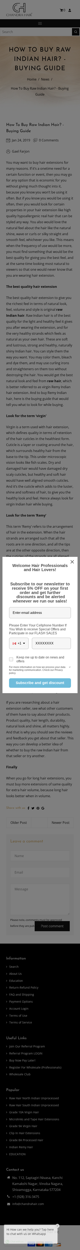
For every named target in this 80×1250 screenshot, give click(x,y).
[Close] (73, 562)
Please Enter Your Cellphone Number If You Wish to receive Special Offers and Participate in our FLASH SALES (37, 629)
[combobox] (19, 643)
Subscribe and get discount (40, 683)
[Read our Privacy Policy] (70, 667)
